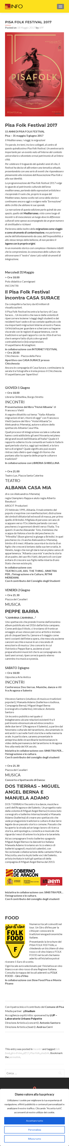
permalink (14, 1057)
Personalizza (34, 1129)
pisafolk (45, 1053)
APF (41, 27)
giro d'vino (16, 1053)
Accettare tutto (34, 1120)
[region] (34, 1117)
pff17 (26, 1053)
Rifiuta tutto (34, 1138)
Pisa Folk (35, 1053)
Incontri (37, 1048)
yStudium (29, 1011)
